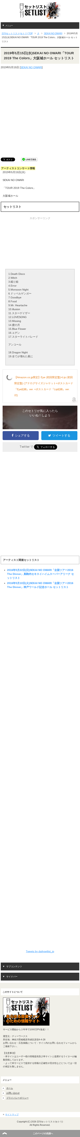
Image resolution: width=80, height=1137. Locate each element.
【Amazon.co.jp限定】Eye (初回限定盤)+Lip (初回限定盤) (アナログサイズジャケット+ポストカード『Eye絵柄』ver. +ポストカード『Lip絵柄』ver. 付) (43, 386)
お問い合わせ (13, 1093)
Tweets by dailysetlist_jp (40, 951)
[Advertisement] (40, 113)
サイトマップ (12, 1114)
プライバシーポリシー (17, 1098)
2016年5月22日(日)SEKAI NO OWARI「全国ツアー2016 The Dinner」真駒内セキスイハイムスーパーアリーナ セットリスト (40, 573)
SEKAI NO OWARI (31, 67)
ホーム (9, 1088)
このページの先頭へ (43, 1133)
